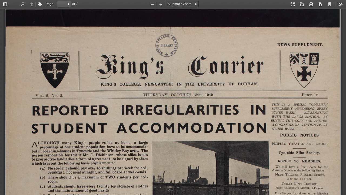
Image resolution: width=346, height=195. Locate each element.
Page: (50, 4)
